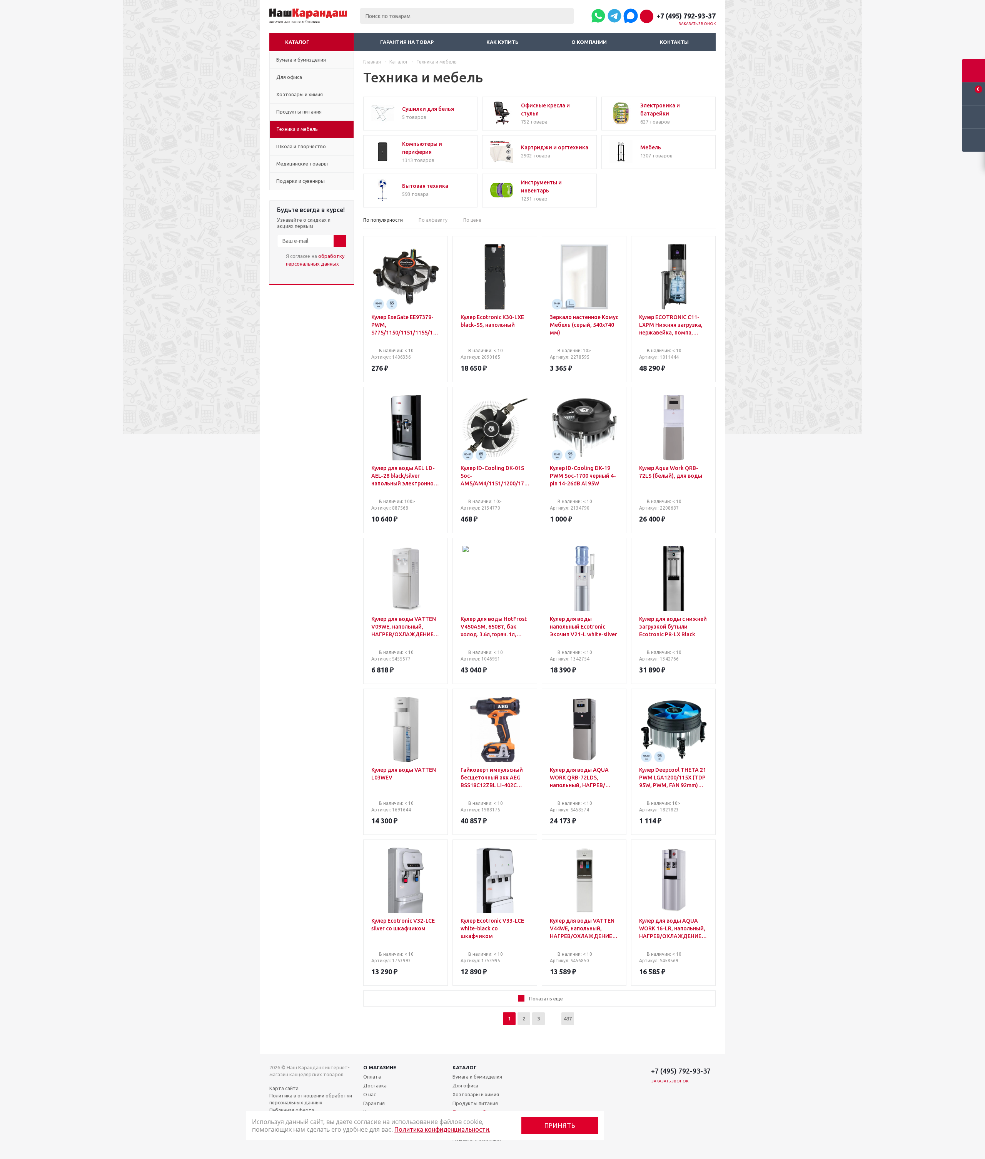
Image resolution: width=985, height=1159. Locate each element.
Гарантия (374, 1103)
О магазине (379, 1067)
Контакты (674, 42)
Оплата (372, 1076)
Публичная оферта (291, 1110)
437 (568, 1018)
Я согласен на (315, 259)
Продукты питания (475, 1103)
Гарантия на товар (407, 42)
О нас (369, 1094)
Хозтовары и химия (475, 1094)
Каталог (297, 42)
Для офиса (465, 1085)
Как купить (502, 42)
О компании (589, 42)
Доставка (375, 1085)
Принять (560, 1125)
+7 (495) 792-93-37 (686, 15)
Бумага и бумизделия (477, 1076)
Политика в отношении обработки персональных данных (310, 1099)
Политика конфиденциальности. (442, 1129)
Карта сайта (284, 1088)
